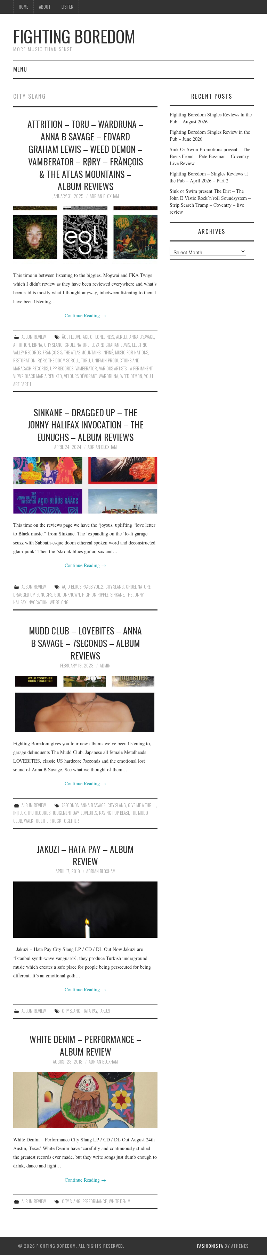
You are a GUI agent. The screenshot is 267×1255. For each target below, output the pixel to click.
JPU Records (39, 813)
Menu (20, 69)
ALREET (121, 337)
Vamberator (86, 368)
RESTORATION (24, 360)
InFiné (108, 352)
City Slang (53, 345)
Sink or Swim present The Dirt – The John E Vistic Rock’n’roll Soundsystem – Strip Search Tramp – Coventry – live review (210, 201)
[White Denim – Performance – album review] (85, 1100)
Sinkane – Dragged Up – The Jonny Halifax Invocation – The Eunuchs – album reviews (85, 424)
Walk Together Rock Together (51, 821)
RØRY (42, 360)
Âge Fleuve (71, 337)
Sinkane (117, 594)
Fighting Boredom (74, 36)
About (45, 6)
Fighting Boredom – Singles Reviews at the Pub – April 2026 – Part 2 (209, 177)
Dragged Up (23, 594)
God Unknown (67, 594)
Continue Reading (85, 315)
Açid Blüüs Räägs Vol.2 (82, 586)
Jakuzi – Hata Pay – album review (85, 855)
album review (34, 337)
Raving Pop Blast (114, 813)
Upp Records (61, 368)
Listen (67, 6)
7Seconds (70, 805)
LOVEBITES (89, 813)
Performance (94, 1201)
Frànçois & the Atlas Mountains (71, 352)
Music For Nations (131, 352)
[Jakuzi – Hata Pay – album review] (85, 909)
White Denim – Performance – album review (85, 1045)
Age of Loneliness (98, 337)
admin (105, 665)
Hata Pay (89, 1011)
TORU (85, 360)
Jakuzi (104, 1011)
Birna (37, 345)
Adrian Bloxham (104, 196)
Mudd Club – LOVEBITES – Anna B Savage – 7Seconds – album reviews (85, 643)
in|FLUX (19, 813)
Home (23, 6)
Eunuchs (44, 594)
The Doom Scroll (63, 360)
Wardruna (108, 376)
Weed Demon (131, 376)
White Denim (119, 1201)
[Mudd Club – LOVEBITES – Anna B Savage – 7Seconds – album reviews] (85, 704)
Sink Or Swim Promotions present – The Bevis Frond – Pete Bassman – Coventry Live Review (210, 156)
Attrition (21, 345)
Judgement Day (65, 813)
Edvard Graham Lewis (110, 345)
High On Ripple (95, 594)
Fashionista (210, 1245)
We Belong (59, 602)
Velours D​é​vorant (80, 376)
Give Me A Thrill (142, 805)
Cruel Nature (77, 345)
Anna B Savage (141, 337)
